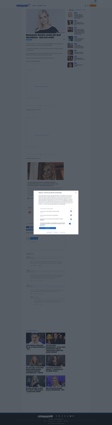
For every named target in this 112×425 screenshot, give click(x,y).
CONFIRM (47, 228)
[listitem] (56, 208)
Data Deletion (49, 232)
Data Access (56, 232)
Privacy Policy (62, 232)
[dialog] (56, 212)
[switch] (70, 211)
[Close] (76, 193)
